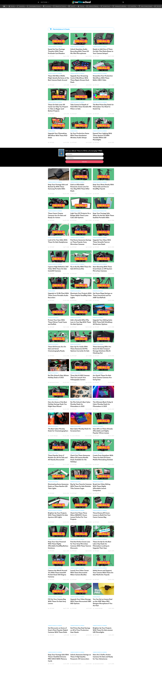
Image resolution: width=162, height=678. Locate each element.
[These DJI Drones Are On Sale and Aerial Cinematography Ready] (58, 336)
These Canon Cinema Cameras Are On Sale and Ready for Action (57, 215)
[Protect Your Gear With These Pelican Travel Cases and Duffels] (58, 309)
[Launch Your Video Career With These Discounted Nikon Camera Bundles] (81, 560)
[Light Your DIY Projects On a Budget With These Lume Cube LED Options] (81, 203)
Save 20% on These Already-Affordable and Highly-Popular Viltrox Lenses (103, 431)
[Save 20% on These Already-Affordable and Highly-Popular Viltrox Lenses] (103, 418)
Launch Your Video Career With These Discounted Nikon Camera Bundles (79, 573)
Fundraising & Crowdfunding (120, 6)
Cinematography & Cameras (35, 6)
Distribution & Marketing (93, 6)
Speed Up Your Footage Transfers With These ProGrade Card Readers (56, 51)
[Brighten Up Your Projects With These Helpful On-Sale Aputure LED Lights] (58, 502)
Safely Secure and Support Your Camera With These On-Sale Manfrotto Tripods (103, 573)
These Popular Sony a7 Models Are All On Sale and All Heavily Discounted (58, 457)
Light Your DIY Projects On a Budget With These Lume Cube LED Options (80, 215)
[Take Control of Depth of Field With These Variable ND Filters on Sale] (81, 94)
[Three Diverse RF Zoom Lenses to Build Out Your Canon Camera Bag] (103, 502)
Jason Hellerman (76, 435)
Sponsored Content (54, 382)
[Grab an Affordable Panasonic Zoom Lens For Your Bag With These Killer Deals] (81, 174)
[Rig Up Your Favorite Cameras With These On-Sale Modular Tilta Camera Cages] (81, 473)
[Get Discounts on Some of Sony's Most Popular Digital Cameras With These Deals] (58, 617)
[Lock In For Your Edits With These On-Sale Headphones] (58, 229)
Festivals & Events (106, 6)
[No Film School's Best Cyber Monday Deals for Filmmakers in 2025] (81, 391)
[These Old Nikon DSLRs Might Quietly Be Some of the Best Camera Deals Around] (58, 65)
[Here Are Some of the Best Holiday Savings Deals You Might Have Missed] (58, 391)
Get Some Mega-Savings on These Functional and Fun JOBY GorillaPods (102, 295)
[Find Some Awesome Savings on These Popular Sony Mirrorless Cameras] (81, 229)
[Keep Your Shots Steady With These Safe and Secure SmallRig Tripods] (103, 174)
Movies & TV (72, 6)
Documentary (48, 6)
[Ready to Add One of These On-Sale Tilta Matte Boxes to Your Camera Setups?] (103, 38)
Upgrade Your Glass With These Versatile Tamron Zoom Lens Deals (102, 242)
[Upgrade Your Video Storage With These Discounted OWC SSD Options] (81, 588)
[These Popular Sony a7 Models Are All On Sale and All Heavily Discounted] (58, 445)
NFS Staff (52, 56)
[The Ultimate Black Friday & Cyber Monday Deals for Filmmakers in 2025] (103, 391)
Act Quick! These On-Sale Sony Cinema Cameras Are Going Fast (102, 377)
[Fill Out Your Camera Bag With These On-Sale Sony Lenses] (58, 588)
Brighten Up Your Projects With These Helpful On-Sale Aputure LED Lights (58, 515)
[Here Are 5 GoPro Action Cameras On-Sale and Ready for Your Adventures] (103, 644)
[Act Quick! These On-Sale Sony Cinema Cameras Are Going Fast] (103, 365)
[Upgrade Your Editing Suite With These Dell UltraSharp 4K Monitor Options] (103, 309)
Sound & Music (133, 6)
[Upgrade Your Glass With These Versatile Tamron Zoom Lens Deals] (103, 229)
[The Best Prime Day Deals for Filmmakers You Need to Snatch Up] (103, 94)
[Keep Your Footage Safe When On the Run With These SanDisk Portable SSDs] (103, 203)
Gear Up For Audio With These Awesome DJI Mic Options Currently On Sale (79, 349)
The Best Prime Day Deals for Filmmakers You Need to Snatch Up (103, 107)
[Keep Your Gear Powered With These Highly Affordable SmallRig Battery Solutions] (58, 531)
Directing (12, 6)
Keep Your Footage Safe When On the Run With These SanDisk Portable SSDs (103, 215)
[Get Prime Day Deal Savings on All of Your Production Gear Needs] (81, 617)
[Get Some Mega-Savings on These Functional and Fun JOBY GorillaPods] (103, 283)
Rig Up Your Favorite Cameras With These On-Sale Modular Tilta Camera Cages (81, 486)
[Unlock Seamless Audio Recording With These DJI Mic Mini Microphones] (81, 38)
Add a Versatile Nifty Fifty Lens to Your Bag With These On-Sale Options (80, 322)
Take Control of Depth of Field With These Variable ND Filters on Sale (80, 107)
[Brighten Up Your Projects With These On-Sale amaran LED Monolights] (103, 617)
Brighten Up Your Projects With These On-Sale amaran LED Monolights (103, 630)
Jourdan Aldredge (54, 435)
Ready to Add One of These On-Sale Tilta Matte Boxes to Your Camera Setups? (103, 51)
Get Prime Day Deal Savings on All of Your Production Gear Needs (80, 630)
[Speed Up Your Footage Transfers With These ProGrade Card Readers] (58, 38)
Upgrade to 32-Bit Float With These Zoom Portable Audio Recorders (58, 295)
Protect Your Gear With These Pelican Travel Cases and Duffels (57, 322)
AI (5, 6)
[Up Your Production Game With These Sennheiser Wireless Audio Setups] (81, 123)
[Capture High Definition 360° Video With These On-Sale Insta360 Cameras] (58, 256)
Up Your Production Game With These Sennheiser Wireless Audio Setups (79, 135)
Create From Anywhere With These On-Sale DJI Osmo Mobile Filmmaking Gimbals (103, 457)
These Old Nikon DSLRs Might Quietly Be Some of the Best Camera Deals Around (58, 78)
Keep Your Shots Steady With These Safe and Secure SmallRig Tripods (103, 187)
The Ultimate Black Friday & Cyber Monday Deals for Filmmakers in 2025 (103, 404)
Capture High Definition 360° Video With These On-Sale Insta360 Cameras (58, 269)
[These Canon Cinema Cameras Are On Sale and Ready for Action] (58, 203)
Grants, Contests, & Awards (146, 6)
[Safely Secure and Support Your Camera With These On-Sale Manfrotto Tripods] (103, 560)
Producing (82, 6)
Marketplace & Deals (75, 210)
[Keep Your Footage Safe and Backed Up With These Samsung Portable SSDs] (58, 174)
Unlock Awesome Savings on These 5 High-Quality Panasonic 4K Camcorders (80, 657)
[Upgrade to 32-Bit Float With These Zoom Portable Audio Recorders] (58, 283)
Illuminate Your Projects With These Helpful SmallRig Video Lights (81, 295)
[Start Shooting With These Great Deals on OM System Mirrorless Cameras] (103, 256)
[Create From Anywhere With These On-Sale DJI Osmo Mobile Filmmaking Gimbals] (103, 445)
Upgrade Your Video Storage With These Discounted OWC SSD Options (80, 601)
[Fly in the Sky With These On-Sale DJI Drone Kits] (81, 256)
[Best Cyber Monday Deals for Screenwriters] (81, 418)
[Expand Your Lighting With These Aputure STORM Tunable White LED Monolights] (103, 123)
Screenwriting (22, 6)
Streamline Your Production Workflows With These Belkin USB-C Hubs (103, 78)
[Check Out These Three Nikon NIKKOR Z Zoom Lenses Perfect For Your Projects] (81, 502)
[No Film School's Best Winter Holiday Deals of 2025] (58, 365)
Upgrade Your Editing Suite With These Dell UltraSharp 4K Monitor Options (102, 322)
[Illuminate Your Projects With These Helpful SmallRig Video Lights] (81, 283)
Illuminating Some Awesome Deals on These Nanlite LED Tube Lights (58, 486)
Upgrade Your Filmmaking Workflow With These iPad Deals (57, 135)
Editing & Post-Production (60, 6)
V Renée (96, 409)
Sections (44, 2)
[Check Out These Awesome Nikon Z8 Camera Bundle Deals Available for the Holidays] (81, 445)
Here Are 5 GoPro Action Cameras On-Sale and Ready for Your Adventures (103, 657)
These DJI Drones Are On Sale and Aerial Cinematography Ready (57, 349)
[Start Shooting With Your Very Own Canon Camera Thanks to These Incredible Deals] (58, 673)
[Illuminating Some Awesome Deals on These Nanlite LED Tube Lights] (58, 473)
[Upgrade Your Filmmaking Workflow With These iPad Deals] (58, 123)
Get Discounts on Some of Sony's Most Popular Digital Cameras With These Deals (58, 630)
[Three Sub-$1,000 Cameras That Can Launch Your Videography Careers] (81, 365)
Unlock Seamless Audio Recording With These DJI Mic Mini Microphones (79, 51)
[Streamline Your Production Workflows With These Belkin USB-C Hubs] (103, 65)
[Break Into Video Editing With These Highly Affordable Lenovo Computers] (103, 473)
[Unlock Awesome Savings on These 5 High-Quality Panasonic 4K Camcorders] (81, 644)
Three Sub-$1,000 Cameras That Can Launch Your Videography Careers (80, 377)
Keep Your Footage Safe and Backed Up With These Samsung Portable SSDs (58, 187)
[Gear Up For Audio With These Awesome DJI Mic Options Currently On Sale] (81, 336)
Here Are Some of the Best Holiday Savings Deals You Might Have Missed (57, 404)
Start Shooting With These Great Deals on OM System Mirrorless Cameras (102, 269)
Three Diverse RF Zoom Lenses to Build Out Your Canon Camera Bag (102, 515)
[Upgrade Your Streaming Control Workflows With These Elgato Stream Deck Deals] (81, 65)
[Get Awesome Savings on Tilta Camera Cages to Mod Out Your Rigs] (103, 673)
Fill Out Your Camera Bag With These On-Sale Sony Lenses (57, 601)
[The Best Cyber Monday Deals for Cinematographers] (58, 418)
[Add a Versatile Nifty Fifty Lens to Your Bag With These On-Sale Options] (81, 309)
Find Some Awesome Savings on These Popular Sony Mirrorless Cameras (80, 242)
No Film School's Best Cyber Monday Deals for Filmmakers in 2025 (80, 404)
